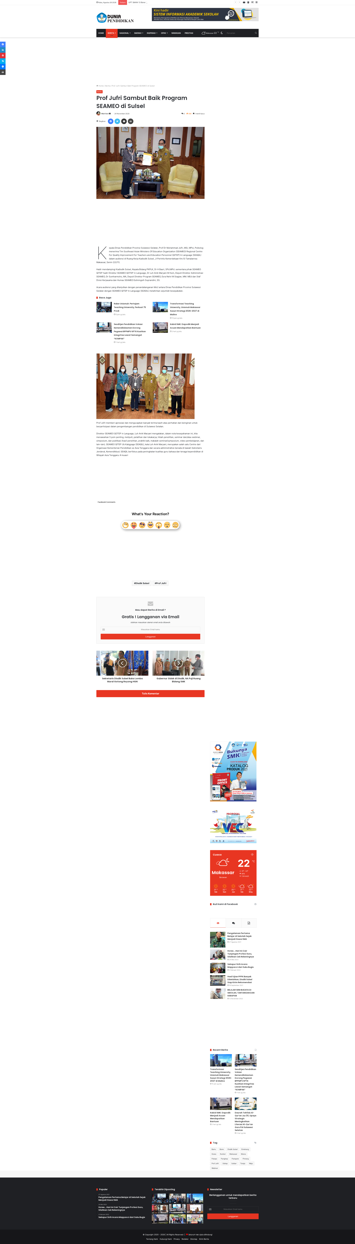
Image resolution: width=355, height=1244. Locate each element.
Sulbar (233, 1163)
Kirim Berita (204, 1239)
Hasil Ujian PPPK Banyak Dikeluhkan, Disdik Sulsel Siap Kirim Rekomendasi (239, 979)
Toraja (242, 1163)
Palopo (214, 1159)
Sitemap (193, 1239)
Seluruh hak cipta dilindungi (200, 1234)
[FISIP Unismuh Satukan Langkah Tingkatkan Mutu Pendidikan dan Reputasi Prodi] (177, 1219)
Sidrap (225, 1163)
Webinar (215, 1168)
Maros (243, 1154)
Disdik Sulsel (142, 583)
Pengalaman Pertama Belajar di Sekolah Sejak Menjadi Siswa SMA (239, 936)
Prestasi (189, 33)
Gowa (214, 1154)
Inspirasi (151, 33)
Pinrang (246, 1159)
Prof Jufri (161, 583)
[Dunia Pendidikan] (115, 17)
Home (101, 33)
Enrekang (245, 1149)
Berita (111, 33)
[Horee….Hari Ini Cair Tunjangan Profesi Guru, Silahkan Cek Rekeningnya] (217, 954)
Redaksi (185, 1239)
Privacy (177, 1239)
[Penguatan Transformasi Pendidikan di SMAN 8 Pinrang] (195, 1208)
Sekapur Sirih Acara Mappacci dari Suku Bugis (240, 965)
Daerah (137, 33)
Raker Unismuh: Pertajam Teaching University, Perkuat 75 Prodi (130, 307)
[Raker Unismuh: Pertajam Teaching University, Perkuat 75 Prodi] (104, 307)
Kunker (223, 1154)
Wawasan (176, 33)
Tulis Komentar (150, 693)
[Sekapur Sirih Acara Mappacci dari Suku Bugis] (217, 968)
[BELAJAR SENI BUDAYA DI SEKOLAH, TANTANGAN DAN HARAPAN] (217, 993)
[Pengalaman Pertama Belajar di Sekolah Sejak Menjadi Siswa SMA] (217, 940)
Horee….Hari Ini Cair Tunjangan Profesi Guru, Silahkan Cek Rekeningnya (240, 953)
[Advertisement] (150, 60)
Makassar (233, 1154)
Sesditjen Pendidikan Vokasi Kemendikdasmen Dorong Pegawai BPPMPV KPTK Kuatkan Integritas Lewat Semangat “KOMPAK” (130, 331)
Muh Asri (105, 114)
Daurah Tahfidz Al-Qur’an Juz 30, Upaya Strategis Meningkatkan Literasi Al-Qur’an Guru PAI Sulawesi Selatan (245, 1121)
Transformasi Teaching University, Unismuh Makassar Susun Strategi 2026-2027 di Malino (221, 1075)
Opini (163, 33)
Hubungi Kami (166, 1239)
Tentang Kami (152, 1239)
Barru (214, 1149)
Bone (222, 1149)
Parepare (235, 1159)
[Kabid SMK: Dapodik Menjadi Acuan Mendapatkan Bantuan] (160, 327)
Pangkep (224, 1159)
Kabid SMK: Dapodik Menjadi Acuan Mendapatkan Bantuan (220, 1117)
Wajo (251, 1163)
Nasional (124, 33)
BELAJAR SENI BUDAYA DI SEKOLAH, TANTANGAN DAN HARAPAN (240, 992)
